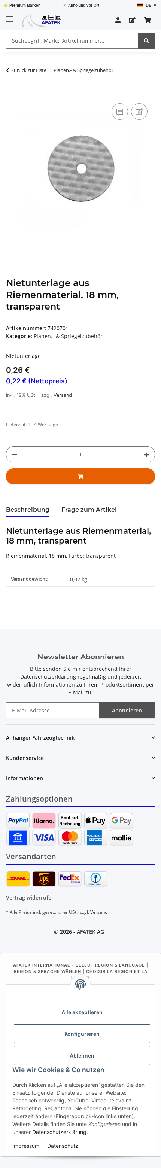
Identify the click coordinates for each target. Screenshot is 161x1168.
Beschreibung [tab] (27, 509)
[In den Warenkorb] (12, 93)
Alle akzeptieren (82, 1012)
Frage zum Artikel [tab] (89, 509)
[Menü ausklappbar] (9, 16)
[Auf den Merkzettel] (139, 111)
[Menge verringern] (14, 454)
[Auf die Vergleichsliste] (120, 111)
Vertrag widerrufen (30, 897)
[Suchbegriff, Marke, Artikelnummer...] (146, 41)
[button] (118, 20)
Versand (63, 395)
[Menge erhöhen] (146, 454)
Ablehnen (82, 1055)
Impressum (25, 1146)
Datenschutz (62, 1146)
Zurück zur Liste (28, 70)
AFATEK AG (90, 931)
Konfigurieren (82, 1034)
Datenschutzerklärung (59, 1132)
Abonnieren (127, 710)
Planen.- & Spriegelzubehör (68, 336)
